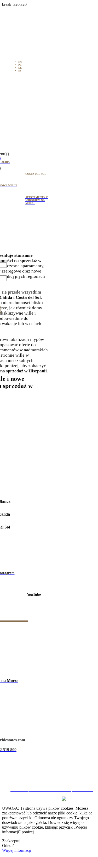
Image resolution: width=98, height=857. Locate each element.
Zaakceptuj (11, 841)
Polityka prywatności (51, 757)
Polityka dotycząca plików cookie (50, 766)
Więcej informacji (16, 850)
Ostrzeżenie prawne (51, 748)
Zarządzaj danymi (51, 776)
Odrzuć (8, 845)
